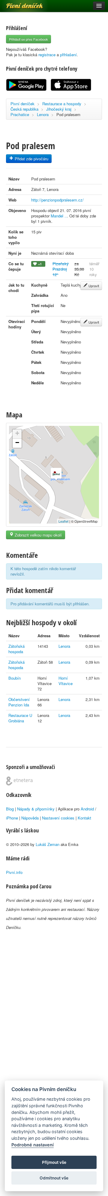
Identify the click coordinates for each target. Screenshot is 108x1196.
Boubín (14, 678)
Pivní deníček (18, 3)
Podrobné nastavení (32, 1144)
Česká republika (24, 109)
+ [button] (17, 433)
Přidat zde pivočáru (31, 158)
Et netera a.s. (19, 781)
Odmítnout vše (54, 1178)
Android (87, 809)
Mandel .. (59, 216)
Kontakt (84, 818)
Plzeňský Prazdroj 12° (60, 269)
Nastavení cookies (58, 818)
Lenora (43, 114)
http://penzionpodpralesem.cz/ (57, 200)
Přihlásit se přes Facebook (28, 39)
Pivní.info (14, 872)
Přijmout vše (54, 1162)
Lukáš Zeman (47, 844)
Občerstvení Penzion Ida (19, 702)
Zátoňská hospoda (16, 648)
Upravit (93, 285)
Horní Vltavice (65, 680)
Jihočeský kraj (58, 109)
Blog (10, 809)
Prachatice (19, 114)
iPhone (12, 818)
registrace (47, 54)
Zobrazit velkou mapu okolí (38, 535)
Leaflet (63, 521)
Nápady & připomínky (36, 809)
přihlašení (68, 54)
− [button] (17, 442)
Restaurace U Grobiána (20, 718)
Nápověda (30, 818)
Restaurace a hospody (61, 103)
